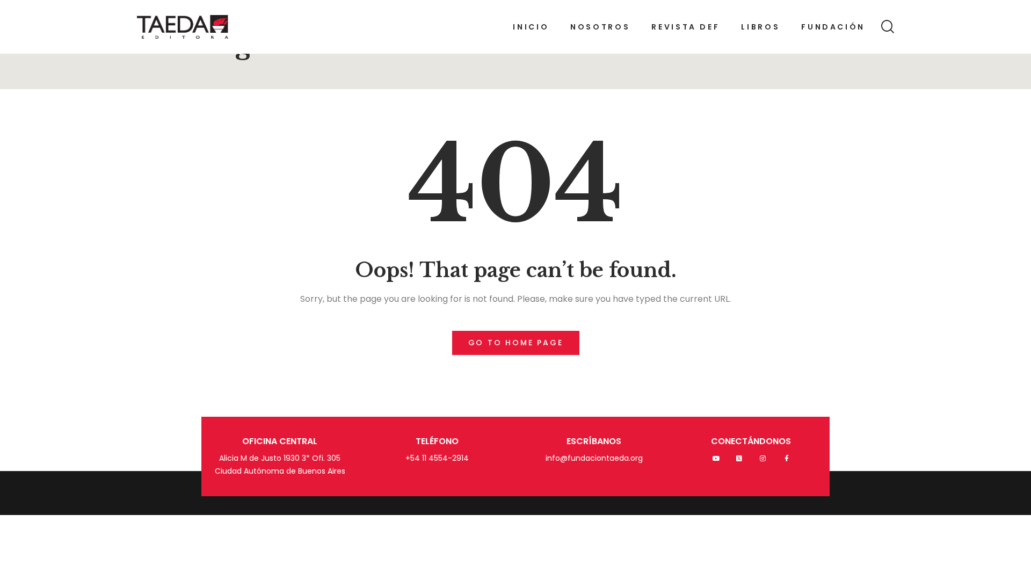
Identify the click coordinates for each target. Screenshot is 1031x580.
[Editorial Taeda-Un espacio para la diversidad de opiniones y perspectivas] (182, 27)
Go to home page (515, 342)
